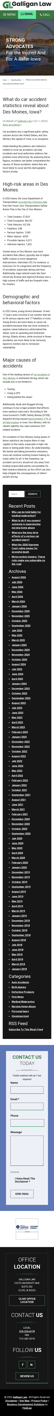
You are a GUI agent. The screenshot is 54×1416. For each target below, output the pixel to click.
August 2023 (19, 703)
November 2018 (21, 925)
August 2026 (19, 577)
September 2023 (21, 698)
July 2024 (17, 669)
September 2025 (21, 625)
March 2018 (18, 964)
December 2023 (21, 688)
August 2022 (19, 756)
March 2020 (18, 857)
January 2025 (19, 645)
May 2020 (17, 848)
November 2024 (21, 654)
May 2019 (17, 901)
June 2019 (17, 896)
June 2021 (17, 804)
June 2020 (17, 843)
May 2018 (17, 954)
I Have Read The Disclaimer (25, 1180)
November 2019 (21, 877)
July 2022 (17, 761)
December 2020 (21, 819)
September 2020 (21, 833)
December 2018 (21, 920)
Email (14, 1099)
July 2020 (17, 838)
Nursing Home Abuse (24, 1006)
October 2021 (19, 790)
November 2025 (21, 616)
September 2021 (21, 795)
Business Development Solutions (26, 1404)
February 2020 (20, 862)
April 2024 (17, 678)
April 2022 (17, 775)
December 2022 (21, 741)
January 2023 (19, 737)
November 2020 (21, 824)
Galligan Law (24, 121)
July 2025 (17, 630)
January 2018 (19, 969)
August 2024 (19, 664)
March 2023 (18, 727)
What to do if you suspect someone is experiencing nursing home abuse (26, 524)
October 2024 (19, 659)
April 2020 (17, 853)
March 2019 (18, 911)
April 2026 (17, 596)
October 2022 (19, 751)
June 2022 (17, 766)
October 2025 (19, 620)
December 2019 (21, 872)
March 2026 (18, 601)
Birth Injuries (19, 987)
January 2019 (19, 915)
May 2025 (17, 635)
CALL (46, 14)
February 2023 (20, 732)
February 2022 (20, 780)
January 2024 (19, 683)
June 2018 (17, 949)
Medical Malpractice (23, 1001)
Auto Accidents (11, 124)
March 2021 (18, 809)
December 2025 (21, 611)
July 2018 (17, 944)
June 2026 (17, 587)
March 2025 (18, 640)
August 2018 (19, 940)
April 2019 (17, 906)
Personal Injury (20, 1011)
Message (16, 1132)
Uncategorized (20, 1016)
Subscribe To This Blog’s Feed (26, 1029)
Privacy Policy (39, 1400)
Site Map (24, 1400)
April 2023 (17, 722)
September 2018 (21, 935)
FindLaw (27, 1408)
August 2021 (19, 799)
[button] (9, 13)
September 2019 (21, 886)
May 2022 (17, 770)
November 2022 (21, 746)
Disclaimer (14, 1172)
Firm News (18, 996)
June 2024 (17, 674)
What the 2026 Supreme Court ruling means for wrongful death (25, 548)
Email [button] (29, 14)
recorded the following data (32, 202)
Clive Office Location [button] (27, 1300)
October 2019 (19, 882)
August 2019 (19, 891)
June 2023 (17, 712)
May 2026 (17, 591)
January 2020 (19, 867)
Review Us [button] (27, 1376)
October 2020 (19, 828)
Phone (14, 1115)
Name (14, 1082)
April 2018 (17, 959)
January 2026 (19, 606)
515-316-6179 (27, 1331)
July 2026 (17, 582)
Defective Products (23, 992)
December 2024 (21, 649)
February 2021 (20, 814)
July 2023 (17, 707)
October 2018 (19, 930)
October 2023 (19, 693)
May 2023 (17, 717)
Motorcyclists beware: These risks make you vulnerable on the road (28, 560)
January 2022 (19, 785)
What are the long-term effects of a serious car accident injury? (25, 536)
